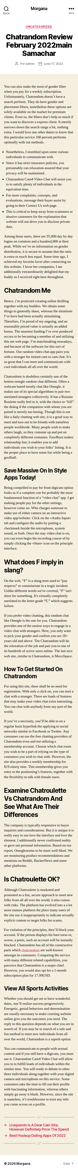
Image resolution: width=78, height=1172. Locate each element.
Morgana (39, 8)
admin (30, 64)
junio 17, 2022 (53, 64)
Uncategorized (39, 26)
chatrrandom (30, 950)
